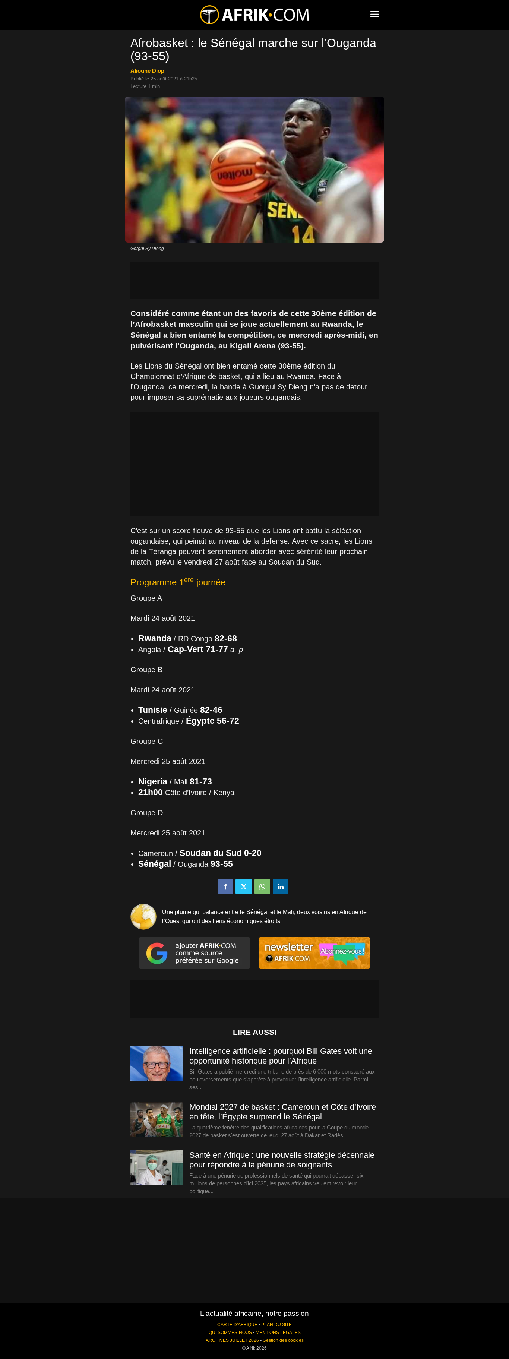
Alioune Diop (147, 70)
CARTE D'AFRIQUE (237, 1324)
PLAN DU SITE (276, 1324)
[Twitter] (243, 886)
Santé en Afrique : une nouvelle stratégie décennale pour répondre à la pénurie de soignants (281, 1159)
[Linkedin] (280, 886)
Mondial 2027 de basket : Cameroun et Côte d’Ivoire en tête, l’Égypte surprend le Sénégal (282, 1111)
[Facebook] (225, 886)
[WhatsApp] (262, 886)
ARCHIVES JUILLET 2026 (232, 1340)
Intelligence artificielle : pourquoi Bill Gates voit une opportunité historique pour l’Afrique (280, 1055)
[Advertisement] (254, 280)
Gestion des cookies (283, 1340)
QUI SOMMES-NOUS (230, 1332)
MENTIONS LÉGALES (278, 1332)
